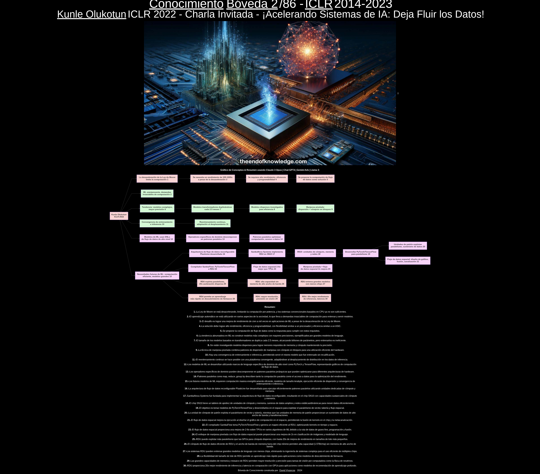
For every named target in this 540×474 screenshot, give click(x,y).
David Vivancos (287, 470)
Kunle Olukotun (91, 14)
